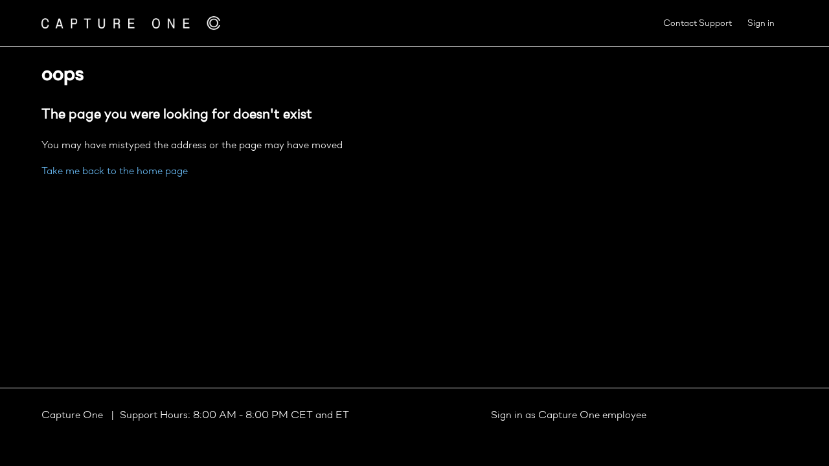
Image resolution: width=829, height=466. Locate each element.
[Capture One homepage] (130, 23)
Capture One (73, 415)
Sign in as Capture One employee (568, 415)
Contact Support (697, 23)
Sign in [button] (761, 23)
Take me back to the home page (114, 171)
